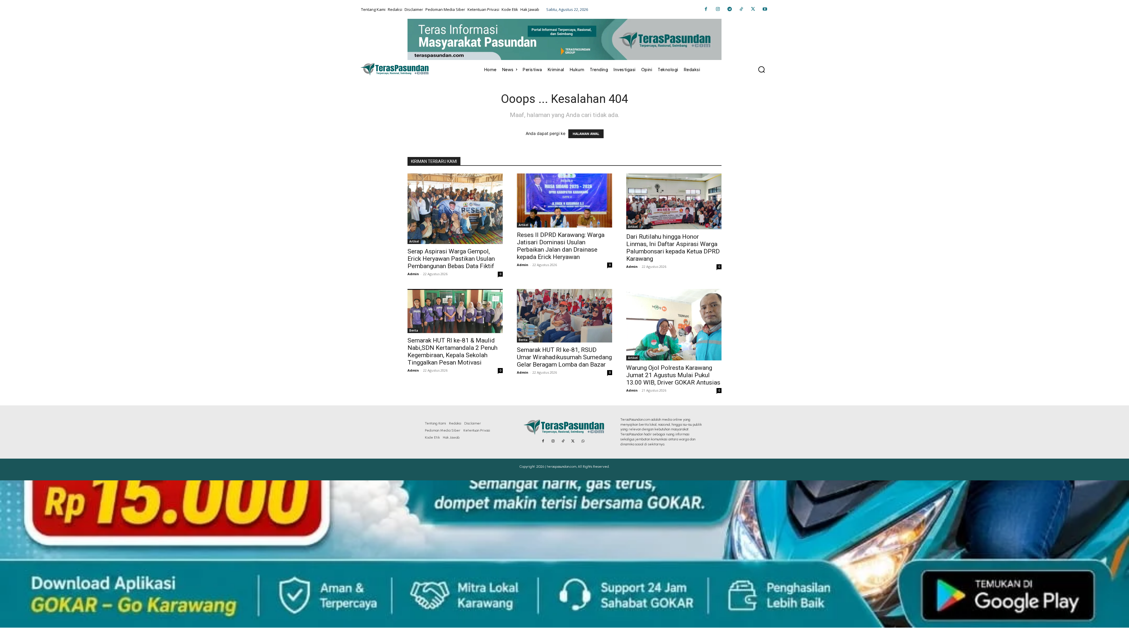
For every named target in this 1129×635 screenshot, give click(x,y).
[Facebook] (706, 9)
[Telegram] (729, 9)
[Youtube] (764, 9)
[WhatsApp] (583, 441)
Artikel (414, 241)
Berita (413, 330)
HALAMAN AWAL (586, 134)
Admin (413, 274)
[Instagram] (717, 9)
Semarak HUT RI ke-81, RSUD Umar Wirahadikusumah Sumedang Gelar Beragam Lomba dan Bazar (564, 357)
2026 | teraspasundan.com (556, 466)
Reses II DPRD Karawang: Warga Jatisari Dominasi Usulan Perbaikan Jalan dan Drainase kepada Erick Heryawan (560, 245)
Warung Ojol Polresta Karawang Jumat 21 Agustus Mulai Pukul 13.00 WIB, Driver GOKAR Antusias (673, 375)
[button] (761, 69)
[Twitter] (753, 9)
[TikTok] (741, 9)
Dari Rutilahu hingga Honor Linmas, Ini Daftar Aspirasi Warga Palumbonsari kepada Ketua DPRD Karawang (673, 247)
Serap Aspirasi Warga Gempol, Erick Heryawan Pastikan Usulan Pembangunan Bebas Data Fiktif (451, 259)
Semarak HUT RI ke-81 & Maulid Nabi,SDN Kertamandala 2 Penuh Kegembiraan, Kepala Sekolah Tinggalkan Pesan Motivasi (452, 351)
